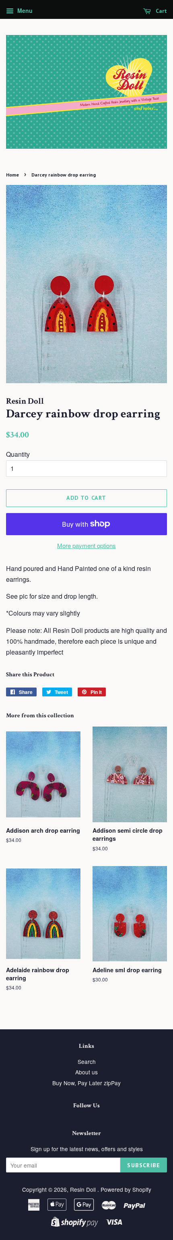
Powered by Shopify (126, 1189)
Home (12, 175)
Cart (160, 10)
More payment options (86, 545)
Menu (24, 10)
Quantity (18, 454)
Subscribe (143, 1165)
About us (86, 1072)
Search (87, 1061)
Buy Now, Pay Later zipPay (86, 1083)
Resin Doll (83, 1189)
